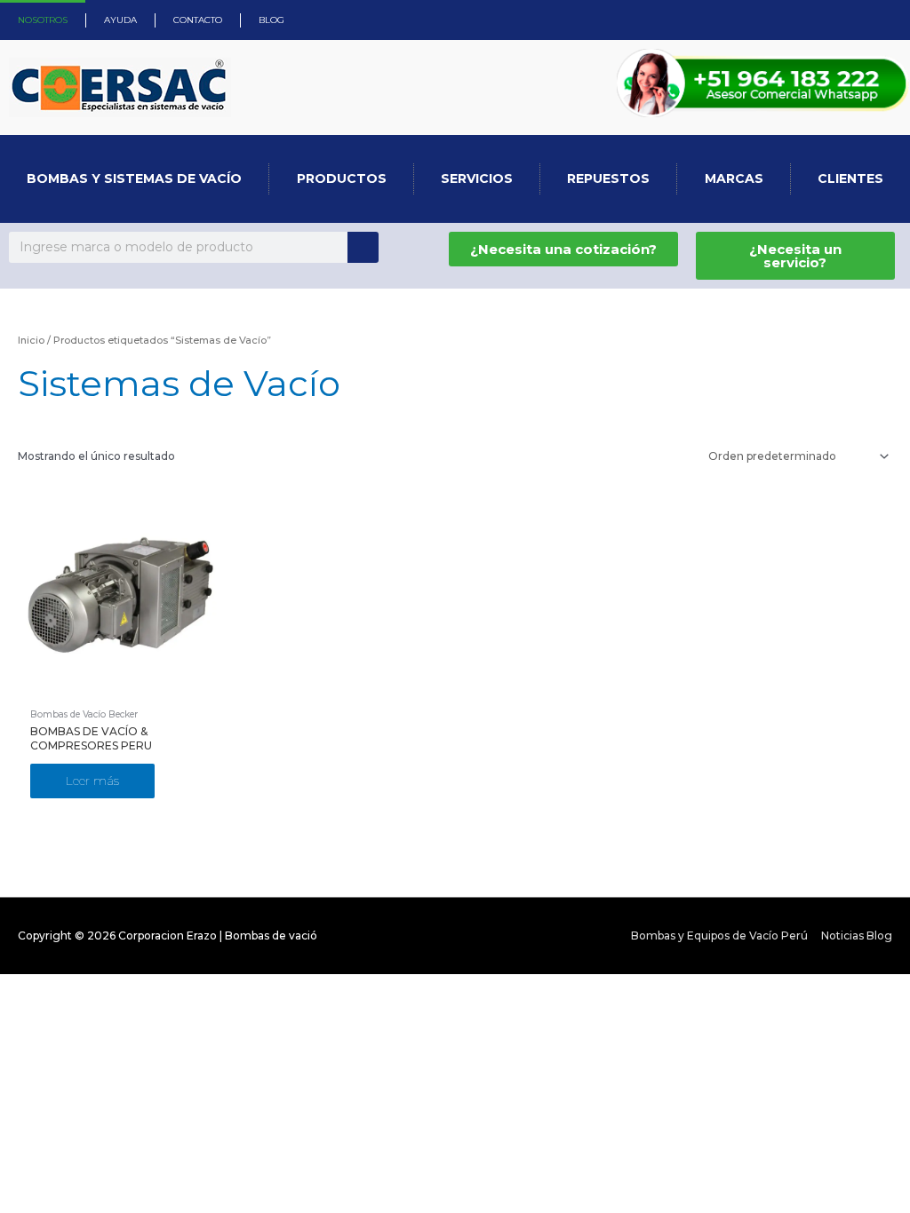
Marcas (734, 178)
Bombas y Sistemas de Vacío (134, 178)
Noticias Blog (856, 935)
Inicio (31, 340)
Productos (342, 178)
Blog (271, 20)
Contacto (197, 20)
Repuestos (608, 178)
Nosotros (43, 20)
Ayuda (120, 20)
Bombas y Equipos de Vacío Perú (719, 935)
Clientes (850, 178)
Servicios (477, 178)
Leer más (92, 781)
